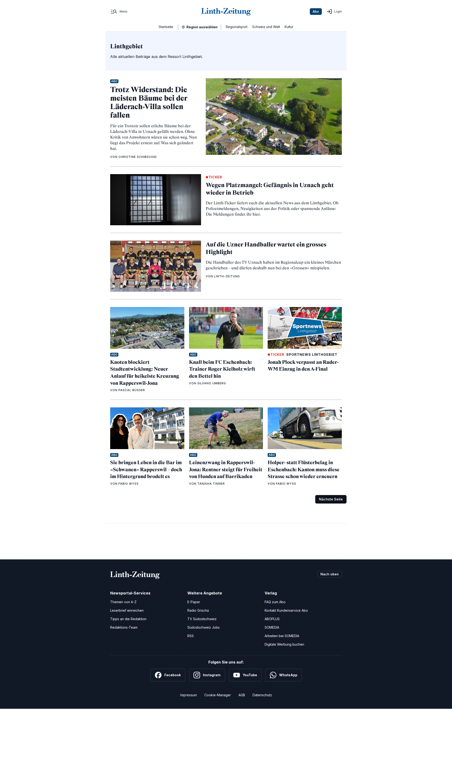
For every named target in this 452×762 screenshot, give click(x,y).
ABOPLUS (272, 619)
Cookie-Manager (217, 695)
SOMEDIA (272, 627)
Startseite (166, 27)
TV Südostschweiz (202, 619)
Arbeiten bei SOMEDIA (282, 636)
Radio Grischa (198, 610)
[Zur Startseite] (226, 12)
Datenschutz (262, 695)
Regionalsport (236, 27)
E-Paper (193, 602)
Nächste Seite (331, 499)
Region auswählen (202, 27)
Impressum (188, 695)
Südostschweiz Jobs (203, 627)
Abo (316, 11)
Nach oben (329, 574)
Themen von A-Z (123, 602)
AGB (241, 695)
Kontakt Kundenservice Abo (286, 610)
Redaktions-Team (123, 627)
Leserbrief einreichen (127, 610)
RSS (190, 636)
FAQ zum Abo (275, 602)
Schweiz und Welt (266, 27)
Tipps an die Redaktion (128, 619)
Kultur (289, 27)
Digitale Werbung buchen (284, 644)
